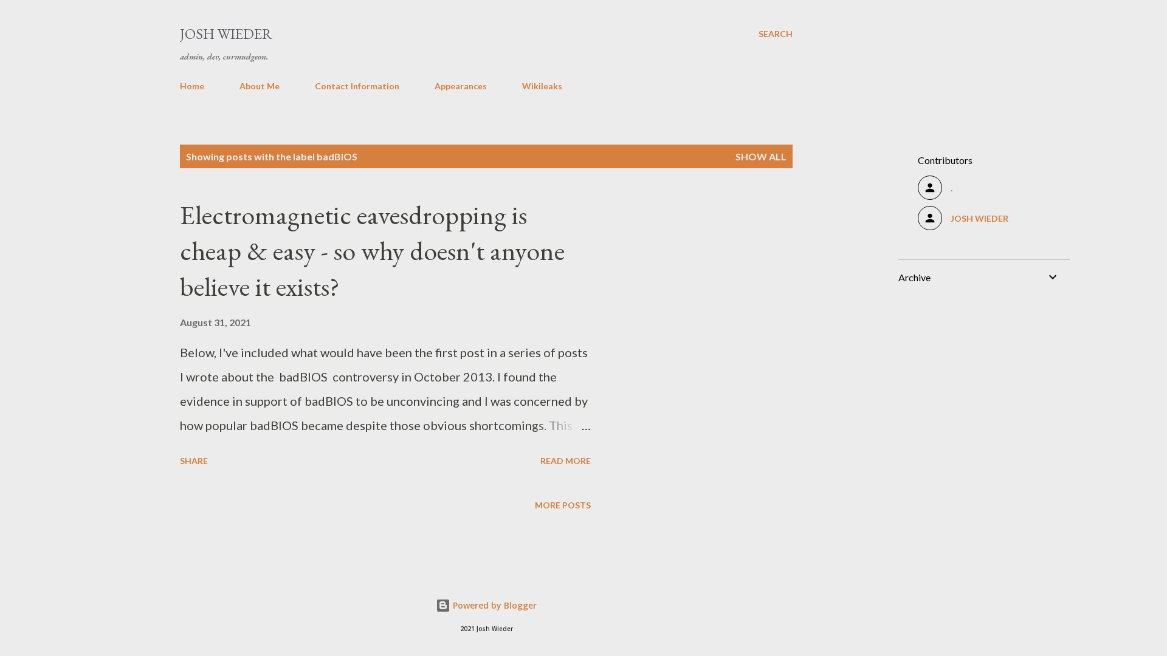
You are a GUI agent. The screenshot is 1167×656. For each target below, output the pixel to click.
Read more (565, 461)
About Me (259, 86)
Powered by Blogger (493, 605)
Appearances (461, 86)
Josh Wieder (226, 33)
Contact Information (357, 86)
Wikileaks (542, 86)
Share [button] (194, 461)
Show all (761, 156)
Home (192, 86)
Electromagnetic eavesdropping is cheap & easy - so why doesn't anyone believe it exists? (372, 250)
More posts (563, 505)
